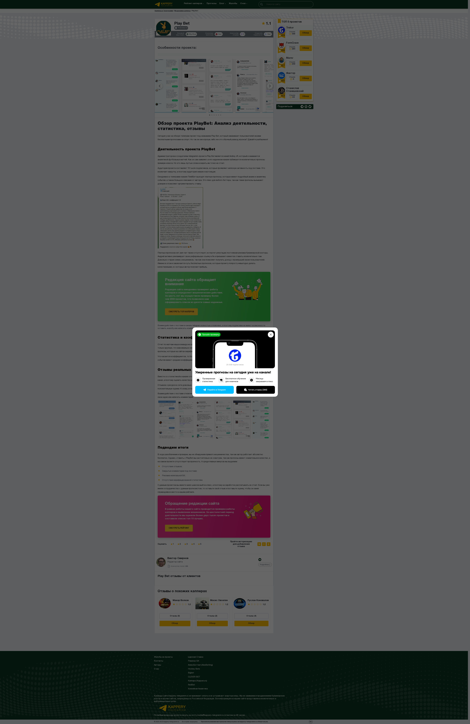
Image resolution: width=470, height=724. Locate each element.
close (271, 334)
